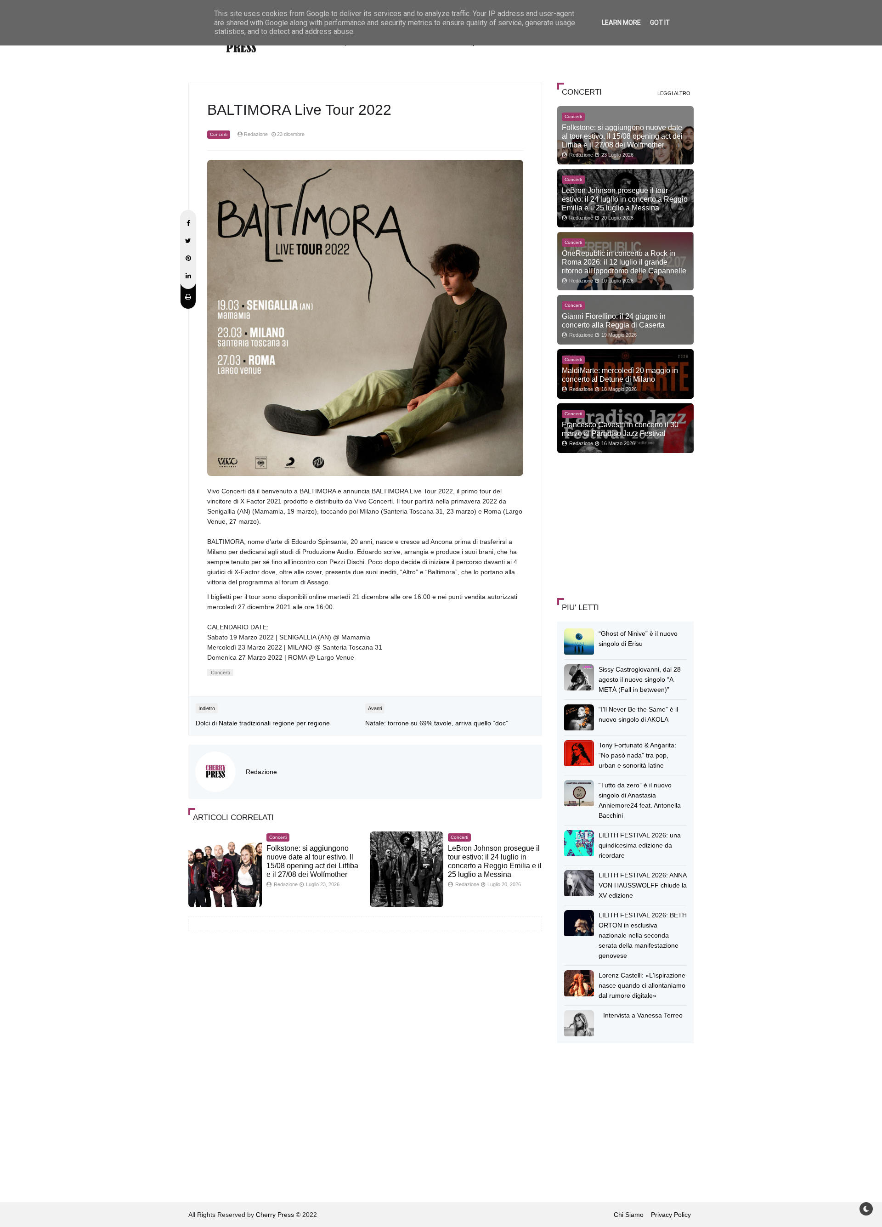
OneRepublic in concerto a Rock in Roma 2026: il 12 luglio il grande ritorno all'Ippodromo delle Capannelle (624, 262)
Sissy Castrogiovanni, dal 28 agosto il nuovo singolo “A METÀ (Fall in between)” (640, 679)
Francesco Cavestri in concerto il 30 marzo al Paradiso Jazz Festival (620, 428)
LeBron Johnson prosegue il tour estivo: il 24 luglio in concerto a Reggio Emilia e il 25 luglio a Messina (625, 199)
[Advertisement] (626, 524)
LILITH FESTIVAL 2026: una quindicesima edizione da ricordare (640, 845)
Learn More (621, 22)
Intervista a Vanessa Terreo (643, 1015)
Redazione (261, 771)
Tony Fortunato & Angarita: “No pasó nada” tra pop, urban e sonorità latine (637, 755)
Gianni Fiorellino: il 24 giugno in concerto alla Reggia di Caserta (614, 320)
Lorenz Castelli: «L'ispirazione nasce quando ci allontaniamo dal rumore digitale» (642, 985)
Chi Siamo (629, 1214)
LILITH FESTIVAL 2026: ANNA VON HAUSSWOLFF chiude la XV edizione (643, 885)
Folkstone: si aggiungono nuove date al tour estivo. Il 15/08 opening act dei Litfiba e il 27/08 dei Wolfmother (622, 136)
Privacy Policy (671, 1214)
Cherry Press (275, 1214)
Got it (660, 22)
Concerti (218, 134)
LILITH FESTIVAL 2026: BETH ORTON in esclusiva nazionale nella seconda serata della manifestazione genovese (643, 935)
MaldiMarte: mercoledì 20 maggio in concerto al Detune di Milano (620, 374)
